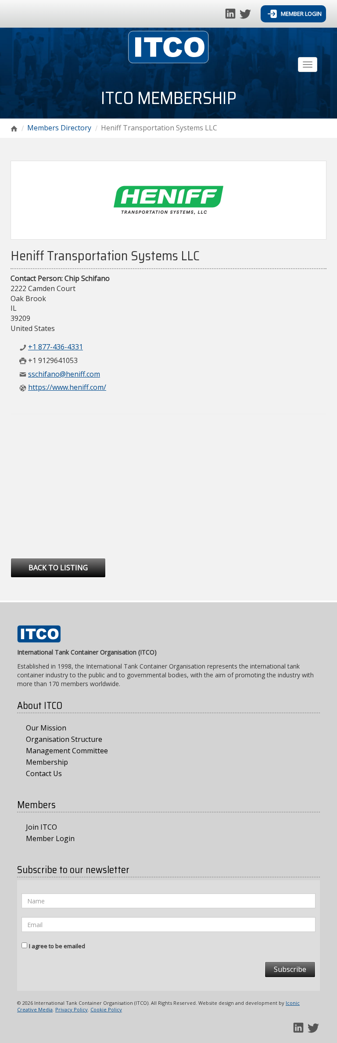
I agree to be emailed (57, 946)
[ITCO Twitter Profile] (245, 13)
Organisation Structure (64, 739)
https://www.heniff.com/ (67, 387)
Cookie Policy (106, 1009)
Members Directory (59, 128)
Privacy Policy (71, 1009)
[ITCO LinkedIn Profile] (231, 13)
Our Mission (46, 728)
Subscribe (290, 969)
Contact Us (44, 773)
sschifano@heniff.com (64, 374)
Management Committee (67, 750)
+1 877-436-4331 (55, 347)
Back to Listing (58, 567)
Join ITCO (41, 827)
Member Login (301, 14)
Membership (47, 762)
